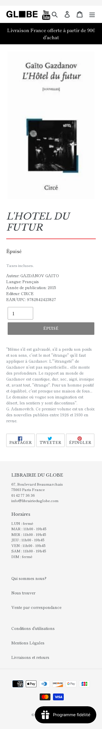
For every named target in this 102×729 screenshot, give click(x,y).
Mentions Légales (27, 643)
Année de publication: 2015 (31, 287)
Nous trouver (23, 593)
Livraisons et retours (30, 657)
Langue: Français (22, 281)
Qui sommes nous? (28, 578)
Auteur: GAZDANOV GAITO (32, 275)
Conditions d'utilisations (33, 628)
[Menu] (92, 14)
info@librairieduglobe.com (34, 500)
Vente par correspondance (36, 607)
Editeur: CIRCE (20, 293)
